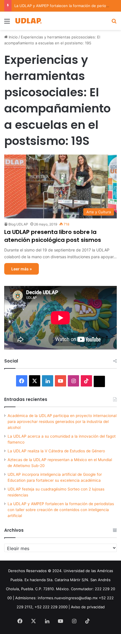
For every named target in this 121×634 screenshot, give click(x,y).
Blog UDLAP (18, 224)
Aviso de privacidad (88, 607)
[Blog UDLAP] (28, 21)
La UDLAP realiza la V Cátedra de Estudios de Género (56, 451)
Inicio (13, 37)
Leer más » (21, 268)
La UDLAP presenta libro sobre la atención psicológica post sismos (52, 236)
